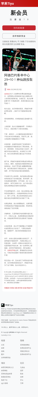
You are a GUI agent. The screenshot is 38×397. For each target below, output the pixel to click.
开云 (21, 380)
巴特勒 (11, 288)
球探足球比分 (25, 351)
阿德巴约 (30, 288)
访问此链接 (19, 27)
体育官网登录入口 (7, 367)
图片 (2, 354)
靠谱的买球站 (6, 377)
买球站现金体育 (6, 374)
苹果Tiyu (7, 3)
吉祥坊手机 (11, 250)
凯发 (21, 374)
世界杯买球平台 (25, 348)
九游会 (22, 367)
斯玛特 (20, 288)
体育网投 (4, 370)
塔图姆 (6, 288)
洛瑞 (24, 288)
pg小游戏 (4, 383)
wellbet (7, 94)
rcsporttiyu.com (17, 313)
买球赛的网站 (25, 345)
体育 (2, 348)
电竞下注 (4, 380)
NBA (8, 89)
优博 (21, 377)
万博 (21, 383)
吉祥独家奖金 (19, 36)
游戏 (2, 351)
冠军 (21, 370)
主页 (2, 345)
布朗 (16, 288)
